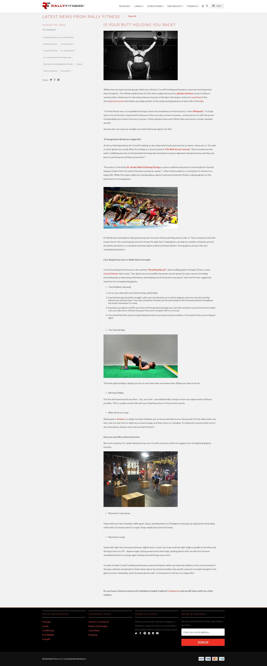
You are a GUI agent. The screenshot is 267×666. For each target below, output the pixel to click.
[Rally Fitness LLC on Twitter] (136, 633)
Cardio (139, 6)
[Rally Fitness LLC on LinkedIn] (149, 633)
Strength (193, 6)
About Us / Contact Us (99, 622)
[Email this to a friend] (58, 79)
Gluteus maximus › (50, 71)
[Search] (207, 6)
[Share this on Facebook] (54, 79)
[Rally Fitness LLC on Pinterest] (145, 633)
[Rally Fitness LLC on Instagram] (153, 633)
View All (132, 16)
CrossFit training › (50, 51)
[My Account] (203, 6)
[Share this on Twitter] (50, 79)
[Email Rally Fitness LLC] (157, 633)
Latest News (94, 630)
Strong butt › (66, 71)
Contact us (174, 591)
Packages (125, 6)
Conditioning (155, 6)
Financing (93, 635)
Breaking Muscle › (50, 44)
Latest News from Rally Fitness (81, 16)
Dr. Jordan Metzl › (68, 51)
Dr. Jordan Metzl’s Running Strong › (57, 57)
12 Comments (49, 29)
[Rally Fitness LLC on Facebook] (140, 633)
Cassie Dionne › (67, 44)
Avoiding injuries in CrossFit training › (58, 37)
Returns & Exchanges (98, 626)
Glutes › (80, 64)
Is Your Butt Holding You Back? (140, 25)
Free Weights (175, 6)
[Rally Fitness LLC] (64, 6)
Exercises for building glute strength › (58, 64)
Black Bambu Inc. (80, 659)
